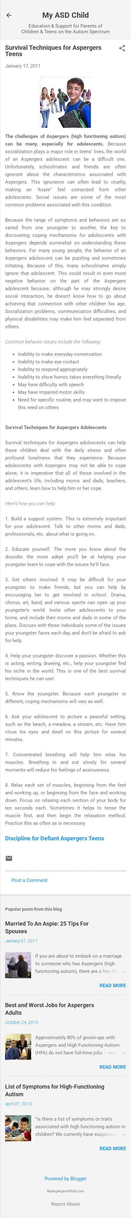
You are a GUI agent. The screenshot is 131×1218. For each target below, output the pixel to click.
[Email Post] (9, 860)
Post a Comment (29, 880)
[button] (122, 48)
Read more (113, 985)
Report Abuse (65, 1204)
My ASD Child (65, 15)
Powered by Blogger (65, 1179)
